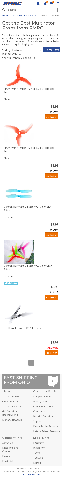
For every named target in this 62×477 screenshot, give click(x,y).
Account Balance (11, 406)
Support (38, 421)
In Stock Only (10, 53)
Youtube (38, 457)
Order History (10, 401)
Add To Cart (51, 117)
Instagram (39, 447)
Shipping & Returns (44, 396)
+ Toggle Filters (51, 49)
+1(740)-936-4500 (32, 474)
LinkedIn (38, 462)
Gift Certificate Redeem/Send (10, 413)
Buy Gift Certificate (43, 416)
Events (6, 456)
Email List (7, 461)
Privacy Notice (41, 401)
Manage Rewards (12, 419)
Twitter (37, 452)
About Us (7, 442)
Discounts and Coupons (10, 449)
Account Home (10, 396)
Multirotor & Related (24, 15)
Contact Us (39, 411)
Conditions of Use (43, 406)
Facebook (38, 442)
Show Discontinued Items (17, 58)
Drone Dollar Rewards (45, 426)
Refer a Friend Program (46, 431)
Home (5, 15)
